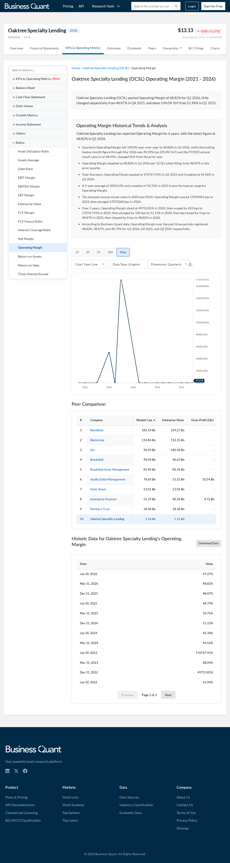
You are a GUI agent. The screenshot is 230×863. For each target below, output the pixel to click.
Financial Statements (44, 48)
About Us (183, 797)
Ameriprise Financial (103, 499)
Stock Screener (73, 805)
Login (192, 6)
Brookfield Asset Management (109, 469)
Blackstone (97, 440)
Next (168, 695)
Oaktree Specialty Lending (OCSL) (105, 68)
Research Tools (103, 6)
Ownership (170, 48)
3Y (88, 252)
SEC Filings (196, 48)
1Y (77, 252)
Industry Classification (136, 805)
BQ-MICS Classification (23, 820)
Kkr (92, 450)
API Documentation (19, 805)
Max (123, 252)
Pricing (68, 6)
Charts (215, 48)
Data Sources (129, 797)
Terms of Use (186, 813)
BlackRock (97, 430)
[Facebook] (25, 771)
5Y (99, 252)
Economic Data (130, 813)
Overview (16, 48)
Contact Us (185, 805)
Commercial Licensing (21, 813)
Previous (128, 695)
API (81, 6)
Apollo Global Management (107, 479)
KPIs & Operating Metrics (83, 48)
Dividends (134, 48)
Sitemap (183, 828)
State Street (98, 489)
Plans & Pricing (16, 797)
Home (76, 68)
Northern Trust (100, 509)
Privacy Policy (187, 820)
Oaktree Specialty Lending (107, 519)
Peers (152, 48)
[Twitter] (16, 771)
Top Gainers (71, 813)
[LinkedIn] (7, 771)
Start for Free (213, 6)
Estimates (114, 48)
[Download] (190, 264)
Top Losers (70, 820)
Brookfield (96, 459)
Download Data (209, 543)
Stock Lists (70, 797)
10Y (110, 252)
